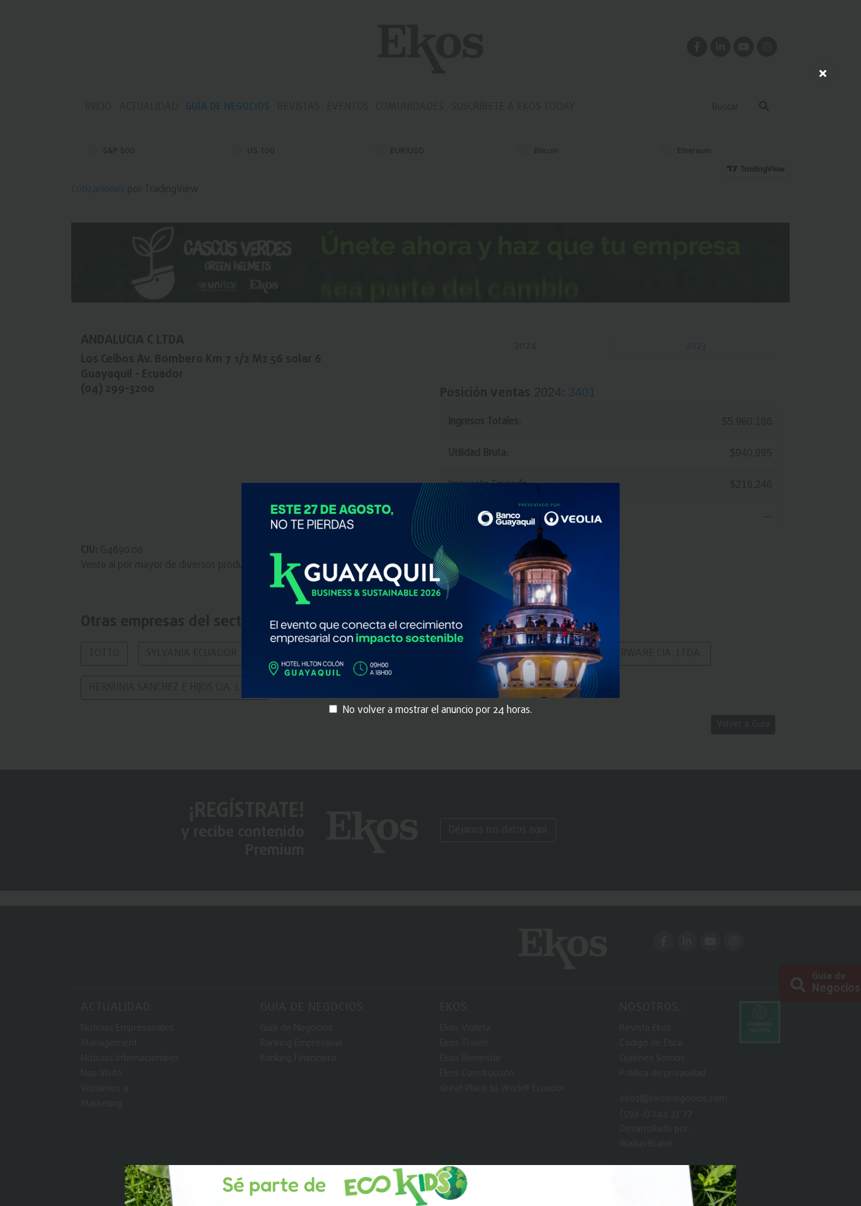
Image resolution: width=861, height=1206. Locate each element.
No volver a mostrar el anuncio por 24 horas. (437, 710)
